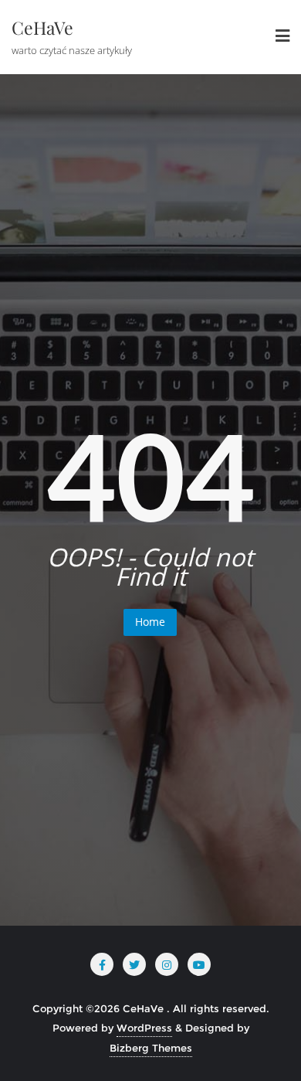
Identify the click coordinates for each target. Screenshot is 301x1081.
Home (150, 621)
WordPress (144, 1028)
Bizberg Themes (151, 1048)
